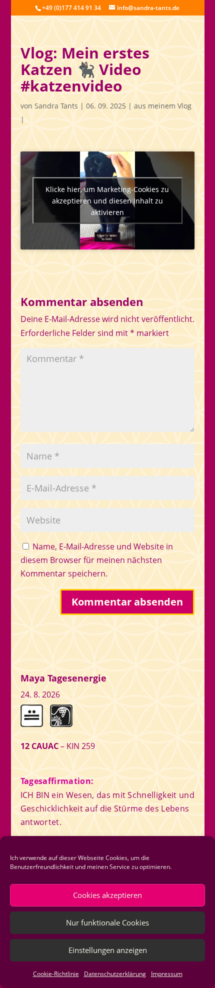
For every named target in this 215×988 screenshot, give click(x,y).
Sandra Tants (56, 105)
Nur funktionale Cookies (107, 923)
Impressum (166, 974)
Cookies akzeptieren (107, 895)
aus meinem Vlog (163, 105)
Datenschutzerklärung (115, 974)
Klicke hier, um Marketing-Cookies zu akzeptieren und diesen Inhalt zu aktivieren (107, 200)
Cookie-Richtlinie (56, 974)
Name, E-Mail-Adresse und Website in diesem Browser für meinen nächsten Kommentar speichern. (96, 560)
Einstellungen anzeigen (107, 950)
